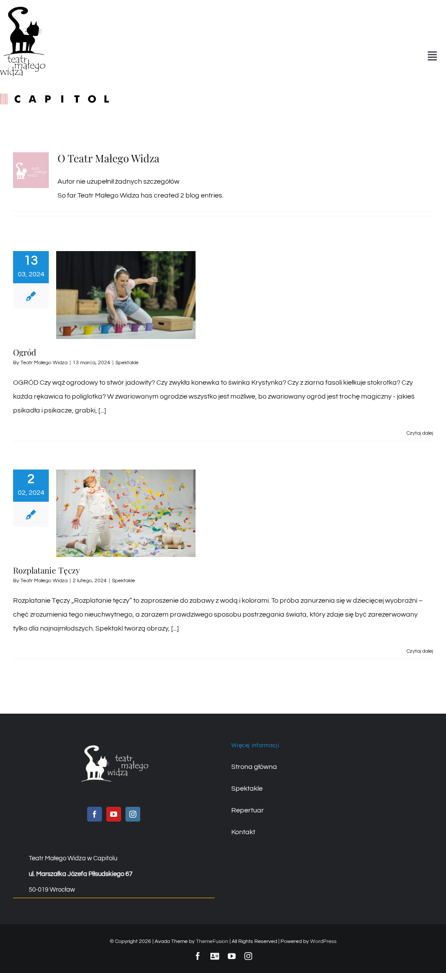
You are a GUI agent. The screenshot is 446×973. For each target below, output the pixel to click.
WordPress (323, 941)
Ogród (24, 352)
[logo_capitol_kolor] (54, 97)
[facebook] (94, 814)
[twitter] (214, 956)
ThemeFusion (212, 941)
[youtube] (113, 814)
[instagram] (132, 814)
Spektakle (127, 363)
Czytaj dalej (419, 433)
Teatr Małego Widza (44, 363)
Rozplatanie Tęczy (46, 570)
